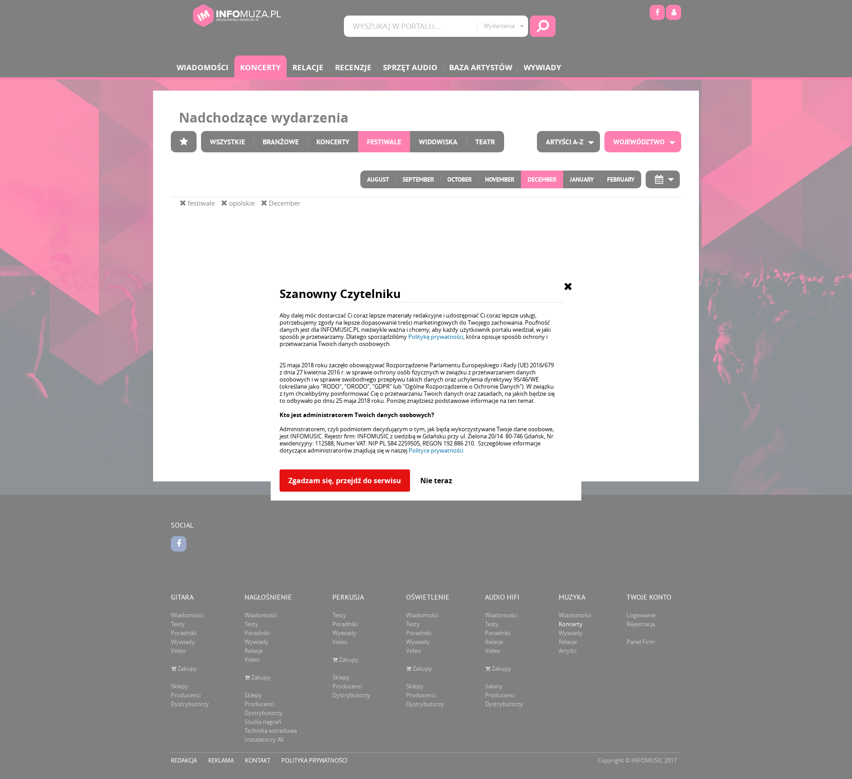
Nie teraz (436, 480)
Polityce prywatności (436, 450)
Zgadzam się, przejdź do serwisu (344, 480)
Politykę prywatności (435, 337)
